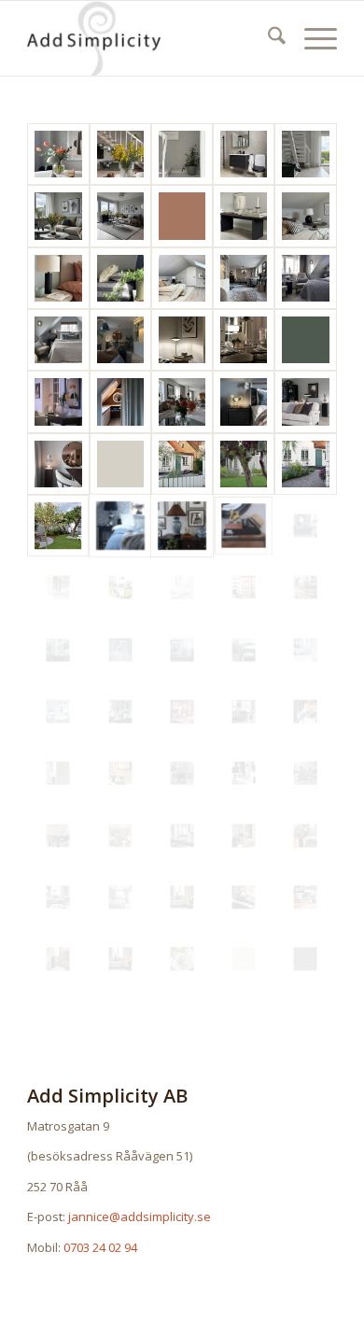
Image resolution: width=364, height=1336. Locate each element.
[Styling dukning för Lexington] (120, 650)
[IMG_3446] (243, 773)
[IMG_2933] (120, 216)
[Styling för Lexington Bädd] (182, 650)
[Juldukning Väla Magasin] (305, 587)
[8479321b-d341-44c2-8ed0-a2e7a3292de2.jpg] (182, 897)
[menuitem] (267, 38)
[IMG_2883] (182, 278)
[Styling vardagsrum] (120, 711)
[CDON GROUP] (120, 587)
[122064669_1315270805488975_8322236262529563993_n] (58, 897)
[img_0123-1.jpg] (243, 711)
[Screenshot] (305, 278)
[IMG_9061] (120, 773)
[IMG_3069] (182, 154)
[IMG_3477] (243, 835)
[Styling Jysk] (305, 650)
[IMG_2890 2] (120, 278)
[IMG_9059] (182, 340)
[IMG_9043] (58, 154)
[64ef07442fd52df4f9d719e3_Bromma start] (120, 835)
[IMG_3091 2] (182, 959)
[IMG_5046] (243, 278)
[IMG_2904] (58, 278)
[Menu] (311, 38)
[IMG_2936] (305, 154)
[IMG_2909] (305, 216)
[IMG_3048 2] (243, 154)
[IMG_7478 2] (182, 401)
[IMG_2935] (58, 216)
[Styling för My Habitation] (182, 525)
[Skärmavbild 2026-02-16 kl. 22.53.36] (182, 216)
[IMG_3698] (243, 340)
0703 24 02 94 (100, 1247)
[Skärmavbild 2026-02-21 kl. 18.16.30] (305, 340)
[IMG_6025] (120, 401)
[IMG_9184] (58, 773)
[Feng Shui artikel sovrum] (120, 525)
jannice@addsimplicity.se (139, 1216)
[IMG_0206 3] (58, 464)
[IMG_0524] (120, 897)
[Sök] (267, 38)
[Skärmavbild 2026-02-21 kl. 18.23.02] (120, 464)
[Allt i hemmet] (182, 587)
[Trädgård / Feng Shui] (182, 464)
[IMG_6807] (305, 401)
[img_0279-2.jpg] (58, 835)
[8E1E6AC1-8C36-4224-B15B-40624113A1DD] (120, 154)
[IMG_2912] (243, 216)
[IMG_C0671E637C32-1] (243, 401)
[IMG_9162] (58, 401)
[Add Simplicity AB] (150, 38)
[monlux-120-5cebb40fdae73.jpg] (182, 835)
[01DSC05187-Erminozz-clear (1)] (305, 711)
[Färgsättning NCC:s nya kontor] (58, 587)
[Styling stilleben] (58, 650)
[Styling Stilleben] (243, 525)
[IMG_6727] (305, 835)
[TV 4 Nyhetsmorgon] (182, 711)
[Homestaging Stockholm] (243, 587)
